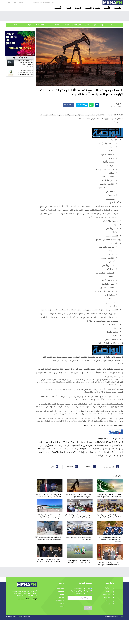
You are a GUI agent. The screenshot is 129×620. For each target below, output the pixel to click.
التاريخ (118, 104)
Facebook (108, 588)
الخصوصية (61, 591)
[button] (15, 2)
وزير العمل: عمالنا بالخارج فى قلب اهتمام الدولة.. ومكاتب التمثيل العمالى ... (78, 516)
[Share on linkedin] (97, 105)
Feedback (61, 606)
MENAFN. (18, 617)
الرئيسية (118, 8)
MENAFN (101, 115)
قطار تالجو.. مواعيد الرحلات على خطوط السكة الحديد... (78, 538)
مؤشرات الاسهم (92, 8)
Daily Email (107, 598)
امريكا (109, 25)
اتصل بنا (62, 594)
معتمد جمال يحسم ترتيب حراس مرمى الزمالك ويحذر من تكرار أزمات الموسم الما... (48, 560)
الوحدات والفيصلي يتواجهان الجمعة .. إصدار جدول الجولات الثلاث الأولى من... (79, 561)
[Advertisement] (64, 16)
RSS (109, 604)
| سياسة (66, 25)
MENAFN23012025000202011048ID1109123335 (103, 426)
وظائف (62, 603)
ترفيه (25, 25)
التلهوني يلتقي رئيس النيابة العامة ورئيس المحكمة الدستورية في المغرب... (108, 563)
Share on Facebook (68, 105)
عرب (92, 25)
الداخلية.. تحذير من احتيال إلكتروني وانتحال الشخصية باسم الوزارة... (25, 72)
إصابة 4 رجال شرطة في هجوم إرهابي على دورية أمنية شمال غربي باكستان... (108, 495)
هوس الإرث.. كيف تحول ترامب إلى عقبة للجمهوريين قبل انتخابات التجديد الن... (48, 495)
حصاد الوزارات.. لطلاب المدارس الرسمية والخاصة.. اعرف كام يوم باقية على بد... (109, 516)
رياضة (15, 25)
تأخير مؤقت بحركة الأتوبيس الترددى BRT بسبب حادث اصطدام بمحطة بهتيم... (48, 538)
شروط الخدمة (60, 588)
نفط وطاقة (38, 25)
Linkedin (108, 601)
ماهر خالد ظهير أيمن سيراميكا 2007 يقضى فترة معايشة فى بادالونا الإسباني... (110, 539)
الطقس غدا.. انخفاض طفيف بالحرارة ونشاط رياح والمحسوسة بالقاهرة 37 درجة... (49, 517)
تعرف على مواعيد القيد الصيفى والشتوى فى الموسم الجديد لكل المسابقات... (25, 63)
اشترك (88, 608)
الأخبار (107, 8)
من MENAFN (60, 600)
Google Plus (107, 594)
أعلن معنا (61, 597)
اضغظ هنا (21, 599)
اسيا (85, 25)
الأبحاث (78, 8)
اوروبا (100, 25)
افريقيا (77, 25)
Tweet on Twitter (81, 105)
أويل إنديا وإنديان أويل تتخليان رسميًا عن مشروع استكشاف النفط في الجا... (78, 495)
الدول (68, 8)
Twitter (108, 591)
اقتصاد (52, 25)
